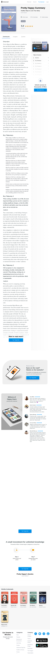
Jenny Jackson (23, 607)
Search (34, 1)
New (17, 634)
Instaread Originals (20, 647)
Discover (29, 1)
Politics (18, 645)
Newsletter (30, 648)
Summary (5, 36)
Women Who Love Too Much (17, 605)
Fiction (18, 652)
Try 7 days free (16, 340)
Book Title (3, 7)
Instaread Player (30, 641)
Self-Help (18, 643)
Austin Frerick (42, 607)
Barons (41, 605)
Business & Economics (19, 640)
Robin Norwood (14, 607)
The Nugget (30, 650)
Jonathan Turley (5, 626)
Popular (18, 637)
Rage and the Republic (6, 624)
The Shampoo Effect (25, 605)
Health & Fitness (20, 649)
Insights (15, 36)
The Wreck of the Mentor (35, 605)
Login (47, 1)
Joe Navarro (4, 607)
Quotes (23, 36)
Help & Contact (29, 635)
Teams (29, 638)
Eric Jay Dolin (33, 607)
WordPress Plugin (30, 645)
